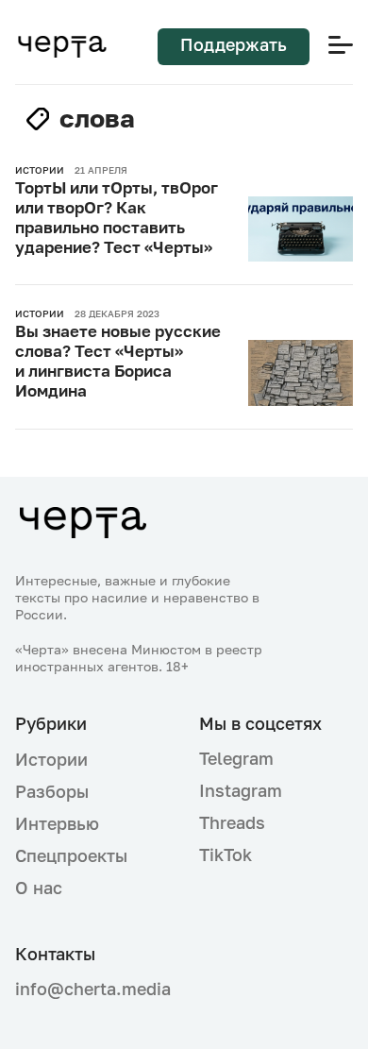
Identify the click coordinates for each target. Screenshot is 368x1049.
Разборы (52, 791)
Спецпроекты (71, 855)
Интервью (57, 823)
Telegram (236, 758)
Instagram (240, 790)
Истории (51, 759)
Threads (232, 822)
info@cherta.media (92, 989)
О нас (38, 887)
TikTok (225, 854)
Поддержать (233, 44)
